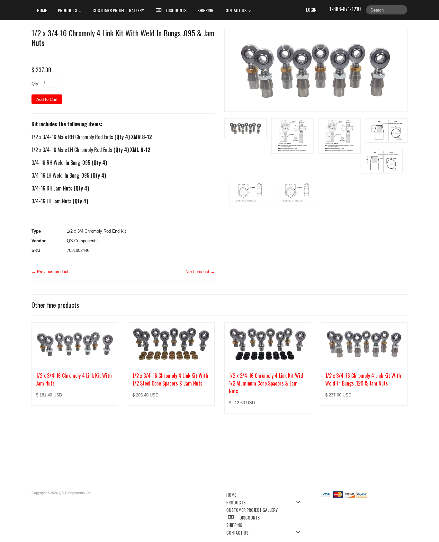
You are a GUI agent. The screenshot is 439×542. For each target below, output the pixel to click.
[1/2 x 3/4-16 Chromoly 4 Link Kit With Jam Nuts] (75, 344)
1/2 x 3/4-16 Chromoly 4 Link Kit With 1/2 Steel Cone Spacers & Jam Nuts (170, 379)
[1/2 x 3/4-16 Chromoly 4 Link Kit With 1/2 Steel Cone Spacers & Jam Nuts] (171, 344)
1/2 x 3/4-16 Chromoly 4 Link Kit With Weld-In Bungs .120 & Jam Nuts (363, 379)
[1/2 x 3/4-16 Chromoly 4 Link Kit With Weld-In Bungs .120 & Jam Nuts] (364, 344)
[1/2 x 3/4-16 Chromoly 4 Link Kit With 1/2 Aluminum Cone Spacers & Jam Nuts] (267, 344)
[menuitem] (41, 10)
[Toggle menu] (300, 502)
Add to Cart (47, 99)
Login (311, 9)
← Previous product (49, 271)
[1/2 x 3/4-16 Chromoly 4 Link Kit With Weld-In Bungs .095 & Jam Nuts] (316, 70)
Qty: (35, 83)
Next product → (200, 271)
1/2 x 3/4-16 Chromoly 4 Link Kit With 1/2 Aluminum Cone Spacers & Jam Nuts (267, 383)
